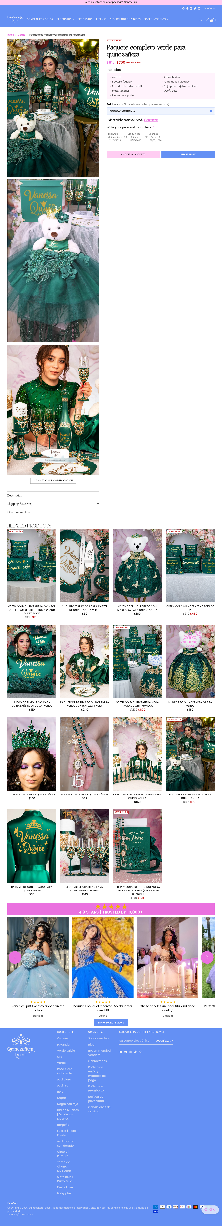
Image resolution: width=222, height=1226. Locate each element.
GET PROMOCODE (140, 628)
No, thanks (140, 637)
